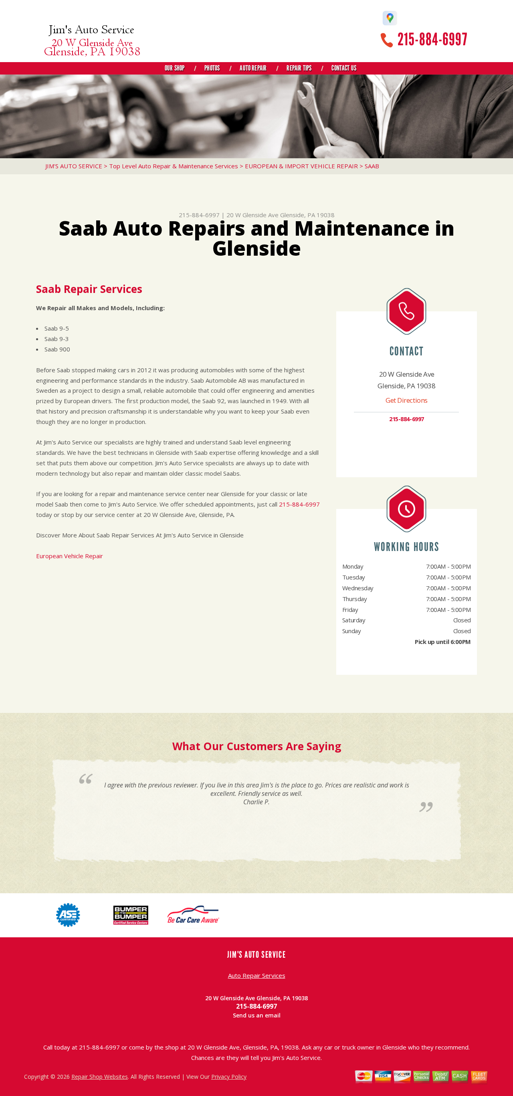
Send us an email (257, 1015)
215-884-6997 (432, 39)
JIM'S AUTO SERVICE (73, 166)
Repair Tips (299, 68)
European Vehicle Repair (69, 556)
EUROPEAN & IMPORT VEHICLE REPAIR (301, 166)
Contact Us (343, 68)
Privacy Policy (228, 1076)
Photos (212, 68)
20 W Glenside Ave (252, 215)
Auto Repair (253, 68)
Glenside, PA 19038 (307, 215)
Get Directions (407, 400)
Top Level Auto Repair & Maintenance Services (173, 166)
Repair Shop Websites (99, 1076)
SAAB (372, 166)
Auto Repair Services (256, 975)
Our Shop (174, 68)
